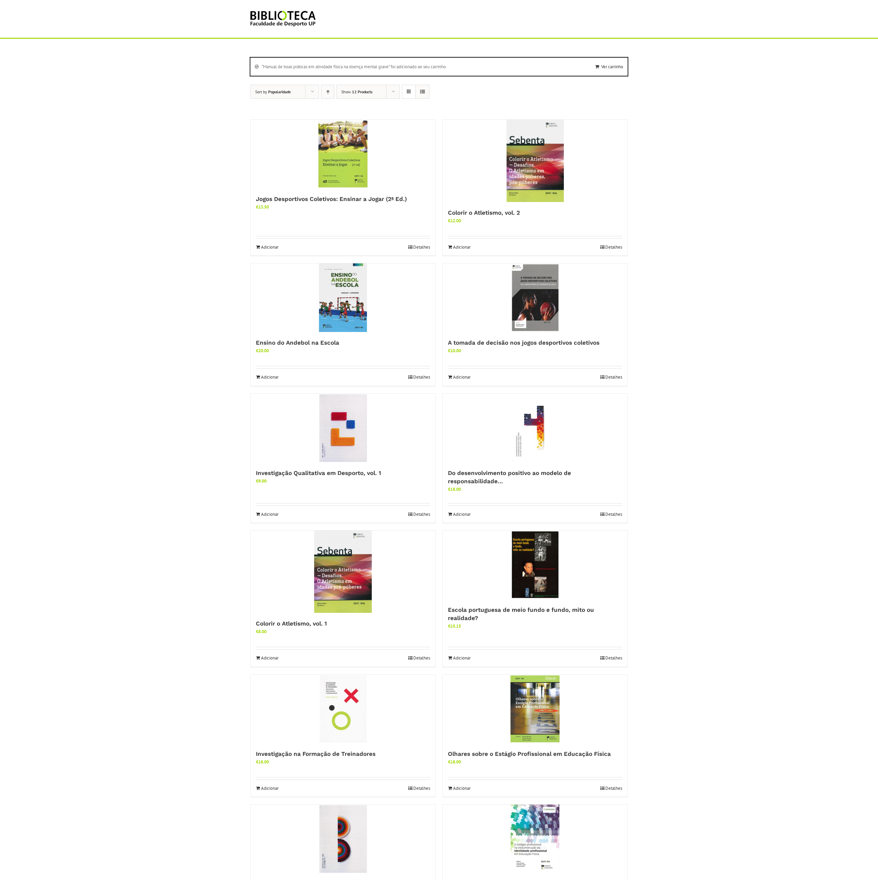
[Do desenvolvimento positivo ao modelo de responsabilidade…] (535, 428)
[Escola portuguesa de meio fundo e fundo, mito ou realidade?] (535, 565)
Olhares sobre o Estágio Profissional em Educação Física (529, 753)
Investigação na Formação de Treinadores (316, 753)
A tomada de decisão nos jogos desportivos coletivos (524, 342)
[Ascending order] (327, 92)
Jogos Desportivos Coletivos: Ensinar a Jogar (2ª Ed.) (331, 198)
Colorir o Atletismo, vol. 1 (291, 623)
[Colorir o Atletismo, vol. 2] (535, 161)
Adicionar (269, 247)
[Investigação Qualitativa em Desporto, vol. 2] (343, 839)
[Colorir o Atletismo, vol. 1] (343, 572)
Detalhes (421, 247)
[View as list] (422, 91)
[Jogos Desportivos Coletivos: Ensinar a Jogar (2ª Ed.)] (343, 154)
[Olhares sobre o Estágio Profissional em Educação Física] (535, 709)
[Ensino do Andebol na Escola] (343, 297)
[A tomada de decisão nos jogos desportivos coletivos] (535, 297)
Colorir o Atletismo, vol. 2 (484, 212)
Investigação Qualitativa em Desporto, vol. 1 (318, 472)
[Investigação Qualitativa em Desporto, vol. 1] (343, 428)
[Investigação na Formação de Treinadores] (343, 709)
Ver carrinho (612, 67)
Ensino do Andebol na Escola (297, 342)
